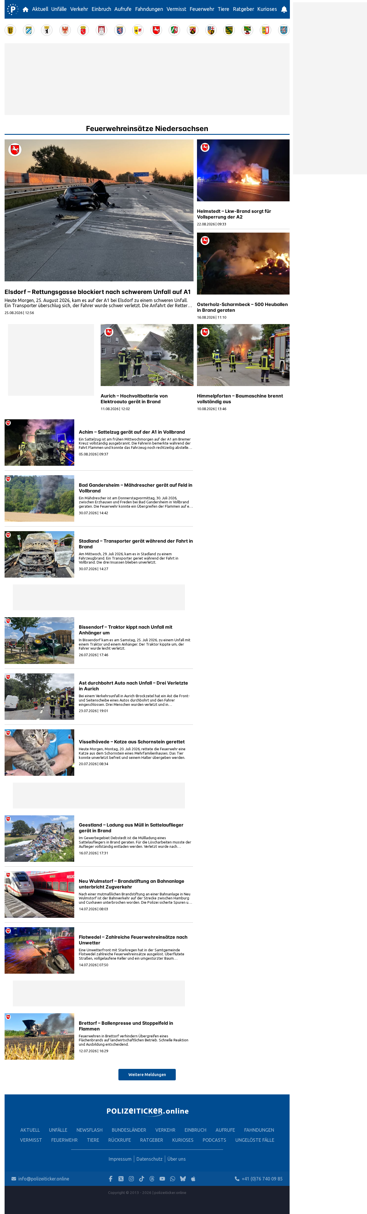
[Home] (13, 9)
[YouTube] (162, 1179)
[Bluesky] (183, 1179)
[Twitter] (121, 1179)
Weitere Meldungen (147, 1074)
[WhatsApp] (172, 1179)
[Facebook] (111, 1179)
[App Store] (193, 1179)
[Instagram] (131, 1179)
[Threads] (152, 1179)
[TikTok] (142, 1179)
